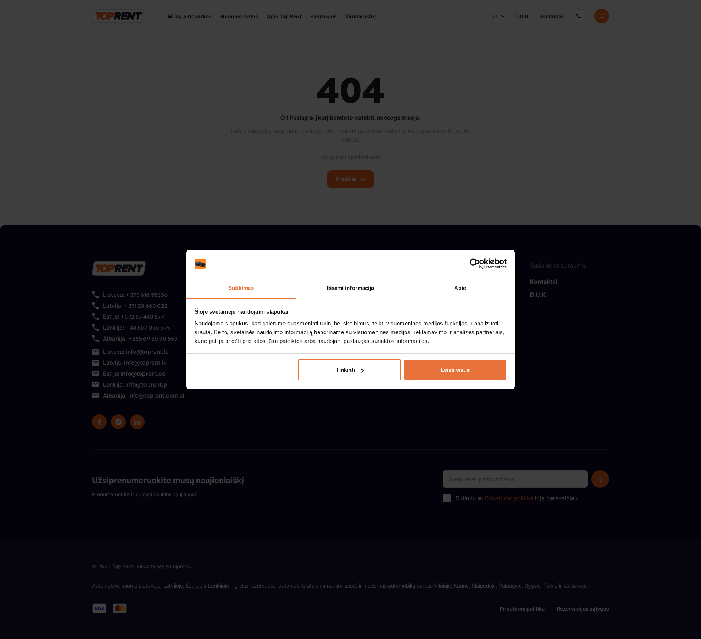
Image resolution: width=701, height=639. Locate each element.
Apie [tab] (460, 288)
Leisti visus (455, 370)
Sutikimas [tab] (241, 288)
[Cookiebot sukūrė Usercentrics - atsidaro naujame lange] (475, 264)
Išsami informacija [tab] (350, 288)
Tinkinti (345, 370)
